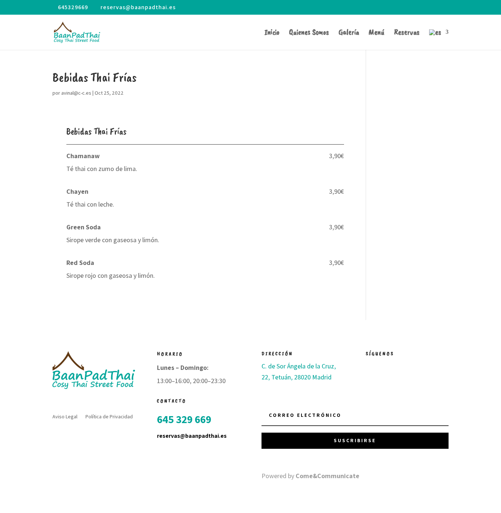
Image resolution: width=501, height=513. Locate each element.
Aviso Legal (64, 417)
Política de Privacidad (109, 417)
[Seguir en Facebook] (371, 366)
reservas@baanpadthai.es (192, 436)
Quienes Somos (309, 33)
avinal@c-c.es (76, 93)
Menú (376, 33)
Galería (349, 33)
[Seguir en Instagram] (386, 366)
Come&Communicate (327, 476)
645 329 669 (184, 419)
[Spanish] (439, 39)
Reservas (407, 33)
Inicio (271, 33)
